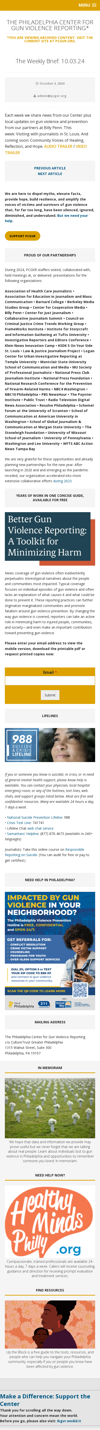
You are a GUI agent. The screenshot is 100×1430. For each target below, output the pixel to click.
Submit (50, 695)
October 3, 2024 (52, 83)
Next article (50, 173)
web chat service (40, 828)
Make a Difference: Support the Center (45, 1400)
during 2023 (62, 481)
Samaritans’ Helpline (23, 833)
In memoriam (66, 1160)
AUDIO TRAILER (58, 146)
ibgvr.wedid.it (69, 1421)
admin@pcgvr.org (52, 96)
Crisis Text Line (19, 822)
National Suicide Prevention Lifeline (34, 817)
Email (50, 672)
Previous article (50, 168)
